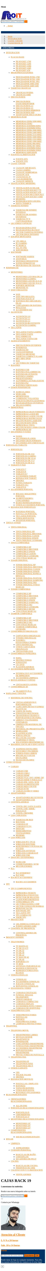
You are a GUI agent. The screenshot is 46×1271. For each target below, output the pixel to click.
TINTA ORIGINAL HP (25, 531)
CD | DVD (20, 665)
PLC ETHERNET (23, 873)
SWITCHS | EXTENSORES (22, 857)
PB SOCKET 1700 (23, 61)
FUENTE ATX (22, 159)
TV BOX (19, 964)
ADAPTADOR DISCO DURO (28, 115)
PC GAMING (21, 243)
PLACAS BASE (17, 57)
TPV (8, 884)
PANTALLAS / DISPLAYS (27, 1084)
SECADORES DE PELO (26, 1159)
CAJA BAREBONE (24, 179)
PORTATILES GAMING (26, 456)
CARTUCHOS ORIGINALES (28, 636)
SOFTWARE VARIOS (25, 257)
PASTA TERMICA (23, 203)
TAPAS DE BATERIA (25, 1088)
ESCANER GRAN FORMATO (28, 441)
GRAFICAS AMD (23, 95)
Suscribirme (29, 1255)
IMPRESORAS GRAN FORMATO (30, 412)
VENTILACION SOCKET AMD (29, 197)
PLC (12, 868)
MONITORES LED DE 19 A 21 (29, 283)
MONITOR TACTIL (24, 908)
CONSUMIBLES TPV (25, 902)
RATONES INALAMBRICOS (28, 372)
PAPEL (19, 658)
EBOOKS (20, 481)
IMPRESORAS (17, 407)
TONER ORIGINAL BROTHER (29, 567)
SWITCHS (20, 829)
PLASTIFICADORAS (25, 667)
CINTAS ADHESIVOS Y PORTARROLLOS (26, 703)
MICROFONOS (22, 396)
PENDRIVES (21, 347)
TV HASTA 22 (22, 946)
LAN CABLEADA (18, 815)
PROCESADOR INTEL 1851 (28, 81)
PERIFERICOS (12, 268)
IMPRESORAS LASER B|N (27, 414)
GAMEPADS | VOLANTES (27, 398)
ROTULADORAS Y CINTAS (23, 680)
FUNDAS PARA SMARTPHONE (29, 1046)
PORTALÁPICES (23, 735)
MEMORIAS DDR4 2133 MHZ (28, 135)
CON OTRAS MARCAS (26, 558)
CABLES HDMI (22, 775)
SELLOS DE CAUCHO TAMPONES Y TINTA (25, 739)
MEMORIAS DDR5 (24, 124)
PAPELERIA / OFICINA (16, 693)
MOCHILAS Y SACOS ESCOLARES (25, 756)
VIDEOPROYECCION (20, 1010)
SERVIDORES (22, 250)
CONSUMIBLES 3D (19, 687)
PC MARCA (21, 245)
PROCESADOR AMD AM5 (27, 86)
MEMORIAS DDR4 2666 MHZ (28, 130)
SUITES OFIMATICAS (25, 263)
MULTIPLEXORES (24, 866)
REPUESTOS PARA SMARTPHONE (24, 1051)
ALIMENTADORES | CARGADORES (24, 499)
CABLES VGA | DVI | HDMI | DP (30, 778)
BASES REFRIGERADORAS (28, 503)
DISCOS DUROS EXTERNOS (28, 345)
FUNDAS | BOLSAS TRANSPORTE (24, 996)
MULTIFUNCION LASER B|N (28, 421)
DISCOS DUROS (18, 97)
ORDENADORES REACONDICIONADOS (21, 1100)
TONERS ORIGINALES (26, 638)
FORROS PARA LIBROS (26, 753)
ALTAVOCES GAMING (26, 325)
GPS (17, 1072)
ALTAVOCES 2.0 (23, 316)
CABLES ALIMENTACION (27, 784)
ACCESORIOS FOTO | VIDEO (29, 1006)
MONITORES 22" (23, 1128)
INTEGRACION (13, 53)
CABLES (15, 767)
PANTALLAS (21, 1017)
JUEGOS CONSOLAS (25, 984)
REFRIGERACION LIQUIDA (28, 201)
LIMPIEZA (15, 1143)
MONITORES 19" (23, 1123)
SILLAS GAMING (23, 405)
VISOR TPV (21, 917)
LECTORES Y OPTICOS (21, 223)
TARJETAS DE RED (24, 820)
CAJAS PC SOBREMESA (26, 172)
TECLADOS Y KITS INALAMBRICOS (24, 335)
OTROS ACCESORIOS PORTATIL (30, 505)
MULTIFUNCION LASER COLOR (30, 427)
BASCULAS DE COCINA (27, 1166)
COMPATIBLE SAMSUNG (27, 602)
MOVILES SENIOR (24, 1037)
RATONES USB (22, 370)
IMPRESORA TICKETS (26, 893)
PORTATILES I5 (22, 1112)
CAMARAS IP (22, 824)
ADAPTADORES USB (25, 800)
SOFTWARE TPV (23, 911)
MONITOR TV (22, 288)
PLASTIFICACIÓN (24, 733)
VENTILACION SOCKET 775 (28, 190)
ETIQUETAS (21, 662)
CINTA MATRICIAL (24, 645)
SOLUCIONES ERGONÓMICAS (29, 742)
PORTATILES (16, 449)
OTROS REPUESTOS (25, 518)
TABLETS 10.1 (22, 485)
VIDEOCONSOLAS (19, 975)
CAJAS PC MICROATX (26, 168)
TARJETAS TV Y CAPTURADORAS (24, 220)
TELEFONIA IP (22, 1061)
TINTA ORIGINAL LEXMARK (29, 540)
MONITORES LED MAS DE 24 (29, 277)
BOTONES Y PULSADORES (28, 1092)
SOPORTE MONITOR (25, 285)
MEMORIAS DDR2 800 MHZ (28, 144)
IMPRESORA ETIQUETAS (27, 895)
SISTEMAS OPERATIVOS (27, 261)
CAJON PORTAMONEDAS (27, 900)
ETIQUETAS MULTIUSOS (27, 713)
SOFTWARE (16, 252)
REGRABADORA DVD (26, 228)
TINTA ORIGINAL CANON (27, 536)
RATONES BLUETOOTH (26, 374)
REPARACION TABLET (26, 478)
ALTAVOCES (16, 312)
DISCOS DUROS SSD (25, 112)
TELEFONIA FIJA (18, 1057)
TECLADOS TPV (23, 913)
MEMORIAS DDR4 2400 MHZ (28, 132)
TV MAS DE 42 (22, 957)
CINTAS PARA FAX (24, 651)
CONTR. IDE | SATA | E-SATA (28, 806)
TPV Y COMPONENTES (21, 888)
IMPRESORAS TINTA (25, 425)
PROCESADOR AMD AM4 (27, 84)
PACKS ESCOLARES (25, 760)
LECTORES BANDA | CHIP (27, 904)
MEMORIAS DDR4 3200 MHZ (28, 121)
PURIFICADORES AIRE (26, 926)
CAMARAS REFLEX (25, 1004)
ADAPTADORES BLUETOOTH (29, 798)
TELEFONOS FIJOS (24, 1064)
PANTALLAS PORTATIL (26, 514)
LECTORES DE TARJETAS (27, 363)
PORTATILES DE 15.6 (25, 454)
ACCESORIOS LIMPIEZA (27, 678)
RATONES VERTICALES (26, 385)
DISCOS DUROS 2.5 (24, 106)
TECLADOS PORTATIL (26, 516)
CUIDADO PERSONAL (21, 1150)
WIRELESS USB (23, 855)
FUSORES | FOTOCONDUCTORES (26, 641)
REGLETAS (21, 308)
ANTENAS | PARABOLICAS (28, 966)
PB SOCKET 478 (23, 70)
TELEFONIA (11, 1026)
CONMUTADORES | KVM (27, 864)
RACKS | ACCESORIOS (26, 882)
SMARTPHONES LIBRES (27, 1035)
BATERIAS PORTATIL (25, 512)
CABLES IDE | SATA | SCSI (27, 782)
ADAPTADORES (18, 793)
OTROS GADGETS (19, 1068)
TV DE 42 (20, 955)
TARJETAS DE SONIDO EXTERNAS (26, 215)
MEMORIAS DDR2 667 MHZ (28, 146)
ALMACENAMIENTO (20, 341)
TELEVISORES (17, 942)
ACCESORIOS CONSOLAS (27, 982)
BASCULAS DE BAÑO (26, 1154)
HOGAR (9, 1139)
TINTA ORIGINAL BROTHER (28, 534)
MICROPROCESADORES (22, 73)
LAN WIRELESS (18, 837)
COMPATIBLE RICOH (25, 609)
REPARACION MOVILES (22, 1079)
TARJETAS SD (22, 350)
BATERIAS (20, 1086)
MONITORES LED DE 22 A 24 (29, 281)
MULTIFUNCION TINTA (26, 423)
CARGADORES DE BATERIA (29, 305)
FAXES (19, 436)
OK (37, 1255)
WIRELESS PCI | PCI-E (25, 842)
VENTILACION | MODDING (23, 183)
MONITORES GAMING (26, 279)
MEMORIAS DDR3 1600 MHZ (28, 137)
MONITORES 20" (23, 1126)
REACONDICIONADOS (16, 1095)
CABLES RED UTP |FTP (26, 786)
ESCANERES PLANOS (26, 438)
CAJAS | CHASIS (18, 163)
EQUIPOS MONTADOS (21, 237)
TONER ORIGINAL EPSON (27, 571)
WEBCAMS (21, 394)
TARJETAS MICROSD (25, 354)
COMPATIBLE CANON (26, 554)
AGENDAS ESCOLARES (26, 749)
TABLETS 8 (21, 472)
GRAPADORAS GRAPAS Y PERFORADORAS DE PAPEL (28, 717)
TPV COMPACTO (23, 915)
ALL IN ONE (21, 248)
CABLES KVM (22, 789)
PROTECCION (17, 919)
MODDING (20, 199)
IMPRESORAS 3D (23, 430)
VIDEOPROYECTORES (26, 1015)
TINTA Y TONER (13, 523)
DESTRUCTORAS (24, 660)
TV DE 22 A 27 (22, 948)
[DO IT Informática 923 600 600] (13, 19)
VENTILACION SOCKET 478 (28, 192)
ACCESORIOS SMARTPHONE (29, 1048)
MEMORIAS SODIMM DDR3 (28, 150)
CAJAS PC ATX (22, 175)
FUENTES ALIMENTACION (23, 155)
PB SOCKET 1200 (23, 64)
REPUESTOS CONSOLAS (27, 986)
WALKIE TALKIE (23, 1075)
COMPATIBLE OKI (24, 605)
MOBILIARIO (22, 731)
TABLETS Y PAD (18, 465)
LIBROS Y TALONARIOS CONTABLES (27, 721)
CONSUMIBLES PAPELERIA (23, 653)
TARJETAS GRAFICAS (21, 88)
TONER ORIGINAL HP (26, 565)
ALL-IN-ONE (21, 1106)
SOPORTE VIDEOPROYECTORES (26, 1020)
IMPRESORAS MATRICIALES (29, 418)
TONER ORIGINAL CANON (28, 569)
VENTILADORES (23, 1174)
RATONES (15, 365)
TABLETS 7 (21, 469)
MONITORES (16, 272)
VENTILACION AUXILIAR (27, 188)
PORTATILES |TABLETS (16, 445)
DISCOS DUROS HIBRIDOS (28, 110)
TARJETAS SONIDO (19, 206)
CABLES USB (22, 771)
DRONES (20, 1077)
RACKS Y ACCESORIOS (21, 877)
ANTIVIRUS (21, 259)
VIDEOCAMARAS (24, 999)
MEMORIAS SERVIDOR (26, 152)
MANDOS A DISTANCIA (26, 968)
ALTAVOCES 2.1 (23, 319)
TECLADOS (16, 328)
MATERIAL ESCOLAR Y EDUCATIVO (27, 744)
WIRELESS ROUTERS (25, 844)
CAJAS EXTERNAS (24, 352)
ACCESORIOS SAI (24, 310)
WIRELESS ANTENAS (25, 851)
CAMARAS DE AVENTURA (28, 1008)
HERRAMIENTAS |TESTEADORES (23, 832)
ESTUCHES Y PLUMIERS (27, 751)
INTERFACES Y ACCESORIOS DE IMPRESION (29, 674)
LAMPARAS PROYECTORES (28, 1024)
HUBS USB (21, 862)
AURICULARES (23, 392)
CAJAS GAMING (23, 170)
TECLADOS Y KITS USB (26, 339)
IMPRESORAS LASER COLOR (29, 416)
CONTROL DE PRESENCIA (23, 928)
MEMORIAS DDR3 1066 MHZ (28, 141)
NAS (18, 361)
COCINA (15, 1161)
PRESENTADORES (24, 379)
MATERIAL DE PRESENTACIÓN (30, 729)
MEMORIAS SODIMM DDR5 (28, 126)
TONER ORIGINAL (19, 560)
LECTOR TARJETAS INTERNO (29, 232)
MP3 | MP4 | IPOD (23, 359)
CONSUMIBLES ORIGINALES (24, 631)
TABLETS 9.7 (21, 474)
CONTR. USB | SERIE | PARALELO (25, 810)
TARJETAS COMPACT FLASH (29, 356)
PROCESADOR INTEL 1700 (28, 77)
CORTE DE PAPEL (24, 711)
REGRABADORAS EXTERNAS (29, 403)
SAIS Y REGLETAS (19, 290)
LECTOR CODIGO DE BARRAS (30, 906)
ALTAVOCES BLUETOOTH (28, 323)
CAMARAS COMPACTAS (27, 1002)
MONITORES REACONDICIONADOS (27, 1119)
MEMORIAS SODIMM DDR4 (28, 128)
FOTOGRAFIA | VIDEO (21, 988)
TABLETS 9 (21, 487)
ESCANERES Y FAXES (21, 432)
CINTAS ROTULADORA (26, 684)
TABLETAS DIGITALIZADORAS (30, 401)
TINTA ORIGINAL (19, 527)
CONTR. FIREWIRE (24, 813)
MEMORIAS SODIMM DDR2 (28, 148)
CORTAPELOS (22, 1157)
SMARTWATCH (22, 1039)
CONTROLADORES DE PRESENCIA (26, 934)
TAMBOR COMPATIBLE (21, 614)
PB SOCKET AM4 (23, 66)
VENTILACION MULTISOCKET (30, 195)
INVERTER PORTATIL (25, 520)
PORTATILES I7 (22, 1117)
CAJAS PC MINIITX (24, 181)
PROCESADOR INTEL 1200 (28, 79)
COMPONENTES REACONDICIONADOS (21, 1131)
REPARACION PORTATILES (23, 507)
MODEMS (20, 835)
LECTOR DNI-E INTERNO (27, 234)
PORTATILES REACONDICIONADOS (27, 1108)
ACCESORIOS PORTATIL (22, 489)
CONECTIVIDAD (13, 762)
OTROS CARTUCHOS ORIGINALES (25, 648)
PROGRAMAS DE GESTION (28, 265)
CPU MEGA (21, 241)
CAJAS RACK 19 (23, 177)
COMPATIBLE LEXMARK (27, 556)
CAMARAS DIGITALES (26, 993)
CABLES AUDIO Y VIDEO (27, 791)
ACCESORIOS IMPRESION (22, 669)
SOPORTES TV (22, 962)
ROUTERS (20, 822)
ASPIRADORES (22, 1148)
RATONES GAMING (24, 376)
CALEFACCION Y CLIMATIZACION (27, 1170)
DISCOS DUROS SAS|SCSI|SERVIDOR (25, 102)
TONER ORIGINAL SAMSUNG (29, 580)
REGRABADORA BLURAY (28, 230)
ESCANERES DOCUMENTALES (30, 443)
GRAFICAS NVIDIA (24, 93)
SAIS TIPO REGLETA (25, 296)
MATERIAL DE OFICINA (22, 698)
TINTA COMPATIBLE (20, 543)
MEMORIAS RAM (18, 117)
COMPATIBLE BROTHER (27, 549)
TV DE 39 (20, 953)
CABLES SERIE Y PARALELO (29, 780)
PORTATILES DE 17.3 (25, 461)
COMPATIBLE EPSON (25, 551)
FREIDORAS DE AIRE (25, 1168)
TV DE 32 (20, 951)
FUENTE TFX (22, 161)
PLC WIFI (20, 875)
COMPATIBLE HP (23, 547)
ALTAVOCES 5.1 (23, 321)
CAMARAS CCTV (24, 826)
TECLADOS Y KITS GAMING (29, 332)
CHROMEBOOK (23, 1115)
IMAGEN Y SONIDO (15, 937)
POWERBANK (22, 1041)
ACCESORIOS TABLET (26, 476)
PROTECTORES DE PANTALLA (30, 1055)
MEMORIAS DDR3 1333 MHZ (28, 139)
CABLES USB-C (23, 773)
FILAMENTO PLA (24, 691)
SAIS (18, 294)
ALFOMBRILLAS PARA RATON (30, 381)
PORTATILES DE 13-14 (25, 458)
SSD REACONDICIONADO (28, 1137)
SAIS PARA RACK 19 (25, 299)
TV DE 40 (20, 959)
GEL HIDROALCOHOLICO (27, 924)
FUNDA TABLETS (24, 483)
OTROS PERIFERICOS (20, 387)
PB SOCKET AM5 (23, 68)
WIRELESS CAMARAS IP (27, 853)
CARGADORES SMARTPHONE (29, 1044)
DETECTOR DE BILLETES (27, 897)
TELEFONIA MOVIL (20, 1030)
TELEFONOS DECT (24, 1066)
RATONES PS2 (22, 383)
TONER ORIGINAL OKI (26, 582)
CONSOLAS (21, 979)
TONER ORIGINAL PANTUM (28, 578)
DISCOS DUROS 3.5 (24, 108)
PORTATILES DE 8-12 (25, 463)
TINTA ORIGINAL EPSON (27, 538)
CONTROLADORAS (20, 802)
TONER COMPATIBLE (20, 589)
